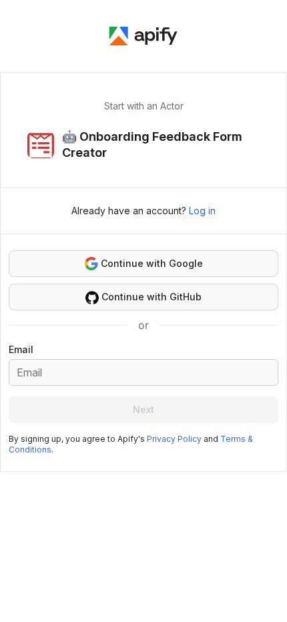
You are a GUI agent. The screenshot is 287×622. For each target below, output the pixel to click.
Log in (202, 210)
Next (143, 409)
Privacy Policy (174, 439)
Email (21, 349)
